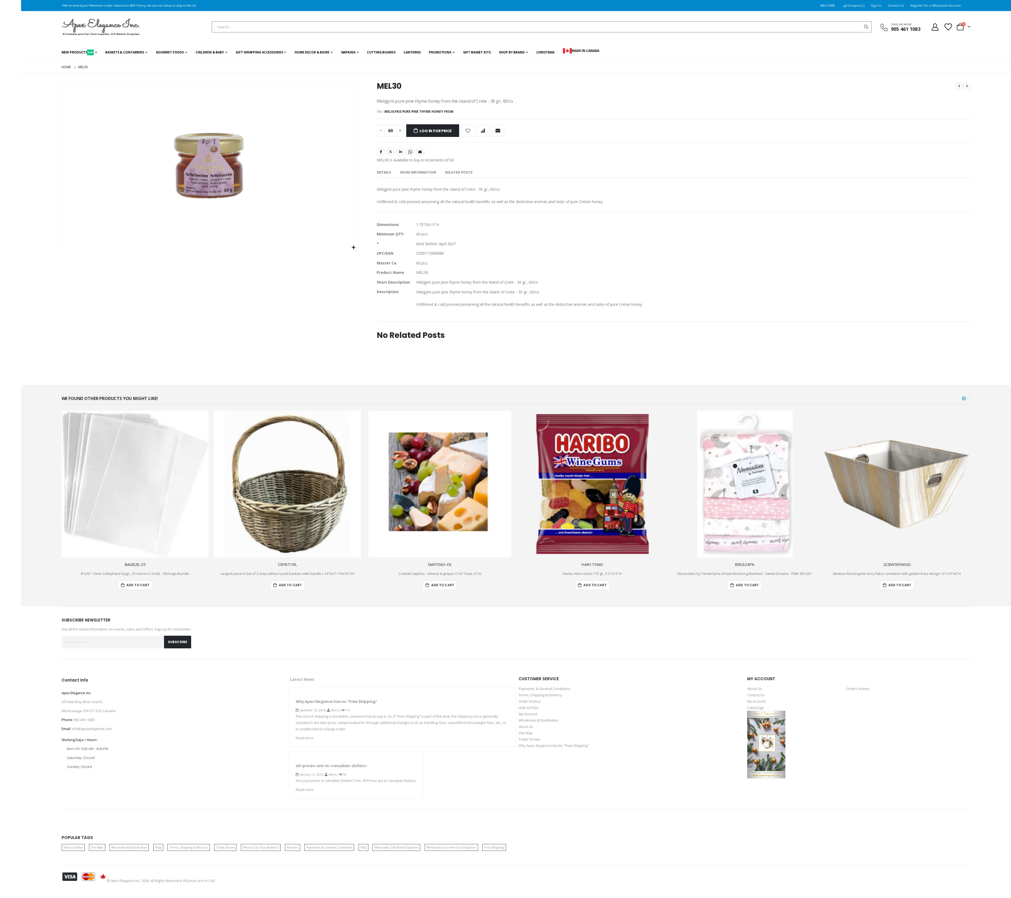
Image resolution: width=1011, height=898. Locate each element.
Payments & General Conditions (544, 688)
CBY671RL (287, 564)
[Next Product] (966, 86)
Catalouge (755, 707)
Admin (335, 710)
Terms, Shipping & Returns (189, 847)
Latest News (302, 679)
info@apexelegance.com (92, 728)
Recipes (292, 847)
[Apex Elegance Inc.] (101, 27)
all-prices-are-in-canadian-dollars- (332, 765)
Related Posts (459, 172)
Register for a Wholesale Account (935, 5)
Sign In (876, 5)
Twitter (390, 151)
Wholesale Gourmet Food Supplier (451, 847)
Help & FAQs (528, 707)
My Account (528, 714)
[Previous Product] (959, 86)
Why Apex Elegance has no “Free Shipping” (336, 701)
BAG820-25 (135, 564)
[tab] (384, 172)
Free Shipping (494, 847)
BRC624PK (745, 564)
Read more (305, 738)
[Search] (866, 26)
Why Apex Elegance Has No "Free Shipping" (554, 745)
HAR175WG (592, 564)
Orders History (858, 688)
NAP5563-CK (440, 564)
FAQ (363, 847)
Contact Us (896, 5)
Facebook (381, 151)
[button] (353, 247)
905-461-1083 (84, 719)
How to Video (73, 847)
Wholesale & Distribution (539, 720)
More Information (418, 172)
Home (66, 67)
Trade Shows (529, 739)
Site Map (526, 733)
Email (420, 151)
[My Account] (935, 27)
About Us (526, 726)
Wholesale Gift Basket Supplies (396, 847)
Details (384, 172)
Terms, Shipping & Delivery (540, 695)
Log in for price (436, 131)
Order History (530, 701)
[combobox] (542, 26)
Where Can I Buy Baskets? (261, 847)
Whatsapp (410, 151)
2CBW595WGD (897, 564)
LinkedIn (400, 151)
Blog (158, 847)
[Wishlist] (948, 27)
